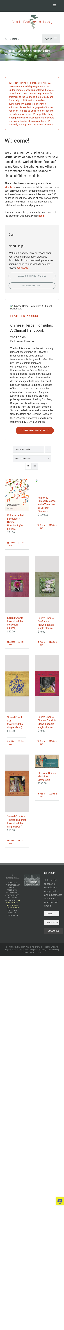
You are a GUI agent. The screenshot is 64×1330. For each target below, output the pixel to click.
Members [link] (10, 187)
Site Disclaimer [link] (26, 950)
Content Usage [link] (28, 952)
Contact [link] (39, 952)
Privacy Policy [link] (40, 950)
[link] (60, 1201)
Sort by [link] (22, 449)
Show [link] (23, 458)
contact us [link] (22, 267)
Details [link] (23, 543)
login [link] (42, 215)
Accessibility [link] (52, 950)
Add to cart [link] (12, 544)
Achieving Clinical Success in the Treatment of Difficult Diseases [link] (46, 504)
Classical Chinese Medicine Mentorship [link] (47, 776)
